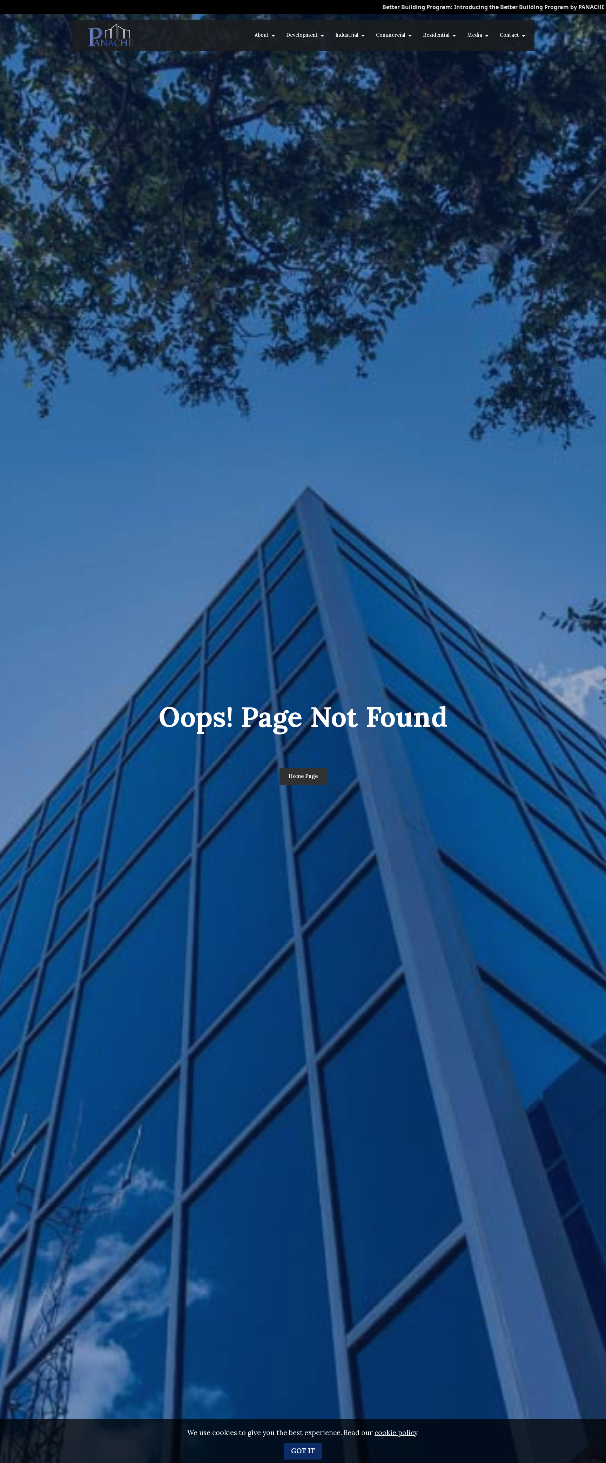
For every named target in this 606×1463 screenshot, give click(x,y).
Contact (509, 35)
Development (302, 35)
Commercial (390, 35)
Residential (436, 35)
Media (474, 35)
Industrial (346, 35)
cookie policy (396, 1432)
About (262, 35)
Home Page (303, 776)
